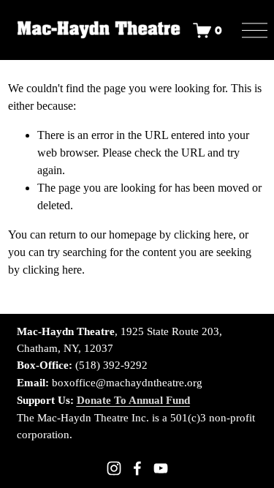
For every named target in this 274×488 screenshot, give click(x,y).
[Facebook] (137, 468)
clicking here (203, 234)
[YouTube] (160, 468)
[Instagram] (114, 468)
